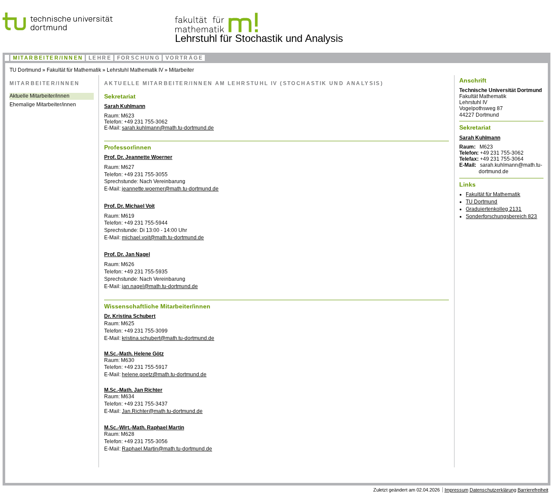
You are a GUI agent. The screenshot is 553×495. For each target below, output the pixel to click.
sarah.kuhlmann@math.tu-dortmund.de (168, 128)
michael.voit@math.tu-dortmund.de (163, 238)
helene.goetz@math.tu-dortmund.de (164, 374)
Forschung (138, 58)
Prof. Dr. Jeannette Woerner (138, 157)
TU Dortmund (25, 70)
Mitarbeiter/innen (48, 58)
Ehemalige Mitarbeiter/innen (43, 105)
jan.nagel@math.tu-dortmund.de (160, 286)
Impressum (456, 489)
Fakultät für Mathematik (74, 70)
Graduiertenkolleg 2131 (493, 209)
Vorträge (184, 58)
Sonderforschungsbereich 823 (501, 216)
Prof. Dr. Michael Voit (129, 206)
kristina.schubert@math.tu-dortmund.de (168, 338)
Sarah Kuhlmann (124, 106)
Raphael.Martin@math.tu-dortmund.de (167, 449)
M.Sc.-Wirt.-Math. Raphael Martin (144, 428)
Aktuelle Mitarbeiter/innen (40, 96)
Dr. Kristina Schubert (130, 316)
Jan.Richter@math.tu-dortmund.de (162, 411)
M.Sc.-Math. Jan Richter (133, 390)
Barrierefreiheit (533, 489)
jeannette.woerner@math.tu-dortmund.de (170, 189)
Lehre (100, 58)
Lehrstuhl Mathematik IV (135, 70)
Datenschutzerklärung (493, 489)
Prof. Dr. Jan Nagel (127, 254)
